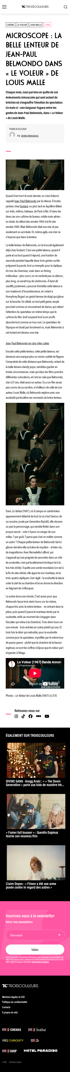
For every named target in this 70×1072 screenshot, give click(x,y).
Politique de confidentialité (14, 1002)
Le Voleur (22, 24)
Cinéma (10, 24)
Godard (24, 206)
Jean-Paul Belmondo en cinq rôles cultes (27, 343)
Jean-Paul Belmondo (25, 200)
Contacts (6, 1007)
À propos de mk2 (10, 1012)
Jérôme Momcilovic (30, 135)
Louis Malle (36, 24)
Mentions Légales (15, 1062)
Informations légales (40, 962)
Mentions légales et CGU (13, 997)
